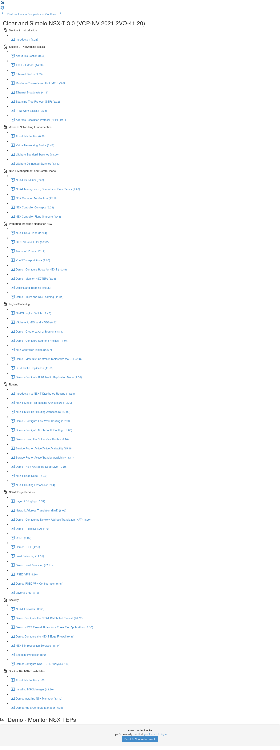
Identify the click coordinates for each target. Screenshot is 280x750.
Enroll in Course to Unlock (140, 739)
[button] (2, 3)
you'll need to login (155, 734)
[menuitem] (2, 9)
